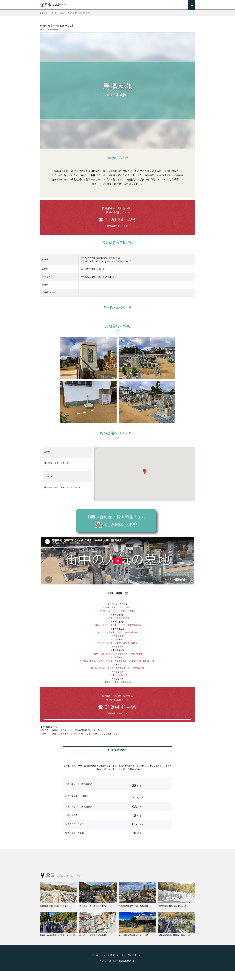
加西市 (126, 643)
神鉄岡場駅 (54, 29)
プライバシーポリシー (132, 955)
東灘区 (106, 607)
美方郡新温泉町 (122, 668)
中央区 (103, 611)
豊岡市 (94, 668)
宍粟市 (109, 661)
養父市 (102, 668)
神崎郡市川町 (121, 654)
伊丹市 (105, 625)
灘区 (113, 607)
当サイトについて (110, 955)
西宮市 (118, 618)
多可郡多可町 (117, 647)
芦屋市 (126, 618)
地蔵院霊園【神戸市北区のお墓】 (173, 906)
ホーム (95, 955)
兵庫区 (121, 607)
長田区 (129, 607)
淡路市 (107, 682)
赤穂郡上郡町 (121, 661)
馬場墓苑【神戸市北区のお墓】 (79, 13)
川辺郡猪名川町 (134, 625)
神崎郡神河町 (107, 654)
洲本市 (115, 682)
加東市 (118, 643)
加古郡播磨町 (131, 632)
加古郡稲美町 (117, 636)
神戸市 (53, 13)
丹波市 (111, 675)
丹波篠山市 (122, 675)
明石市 (101, 632)
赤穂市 (101, 661)
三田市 (122, 625)
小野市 (110, 643)
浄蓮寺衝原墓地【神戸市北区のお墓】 (175, 935)
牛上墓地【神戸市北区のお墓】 (93, 935)
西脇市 (134, 643)
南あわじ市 (126, 682)
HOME (44, 13)
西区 (117, 611)
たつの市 (84, 661)
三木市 (101, 643)
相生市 (93, 661)
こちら (100, 734)
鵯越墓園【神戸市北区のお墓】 (54, 906)
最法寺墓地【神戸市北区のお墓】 (134, 935)
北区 (62, 13)
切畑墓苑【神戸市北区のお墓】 (93, 906)
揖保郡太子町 (149, 661)
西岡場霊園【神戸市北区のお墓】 (134, 906)
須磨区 (124, 611)
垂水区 (132, 611)
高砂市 (120, 632)
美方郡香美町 (138, 668)
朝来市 (110, 668)
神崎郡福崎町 (136, 654)
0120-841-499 (121, 219)
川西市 (113, 625)
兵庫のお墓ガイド (127, 961)
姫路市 (96, 654)
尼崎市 (109, 618)
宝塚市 (97, 625)
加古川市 (110, 632)
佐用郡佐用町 (135, 661)
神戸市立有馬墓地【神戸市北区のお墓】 (58, 935)
